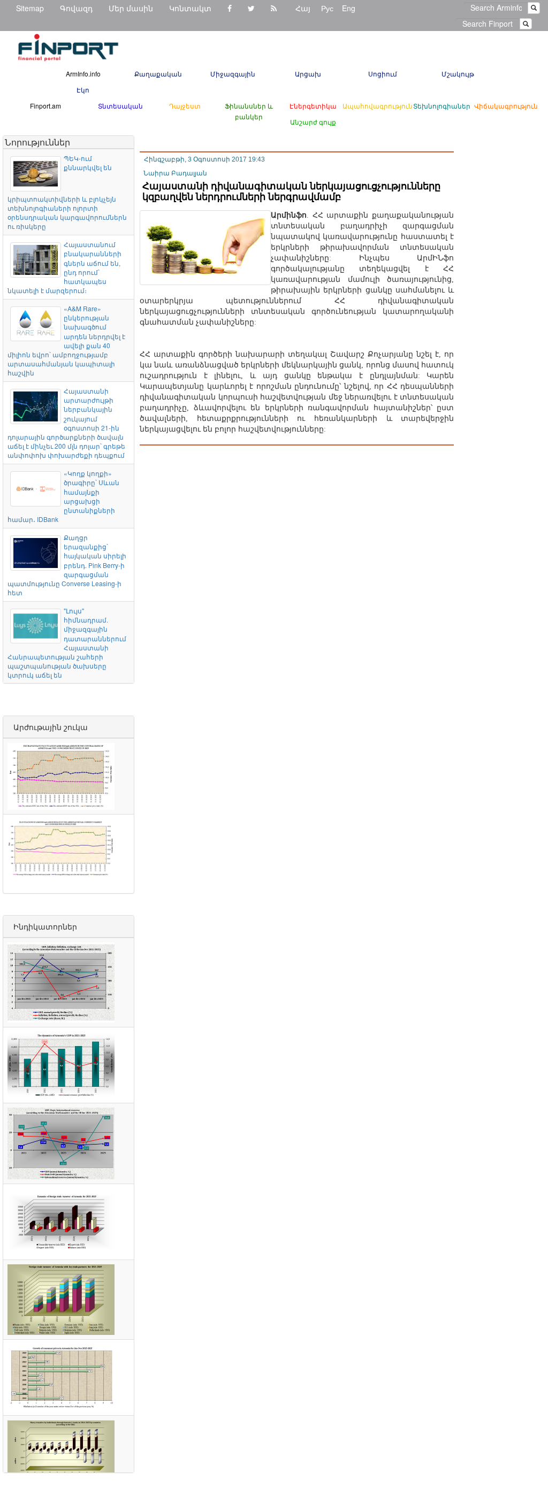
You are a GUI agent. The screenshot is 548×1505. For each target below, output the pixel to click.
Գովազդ (76, 8)
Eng (348, 8)
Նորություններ (37, 142)
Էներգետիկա (313, 105)
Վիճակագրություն (506, 105)
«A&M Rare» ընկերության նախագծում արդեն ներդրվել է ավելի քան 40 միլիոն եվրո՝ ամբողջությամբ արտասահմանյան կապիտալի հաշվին (66, 340)
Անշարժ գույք (313, 121)
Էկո (83, 89)
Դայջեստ (185, 105)
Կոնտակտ (190, 8)
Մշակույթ (458, 73)
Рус (327, 8)
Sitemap (30, 8)
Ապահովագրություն (377, 105)
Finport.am (45, 105)
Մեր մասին (131, 8)
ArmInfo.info (83, 73)
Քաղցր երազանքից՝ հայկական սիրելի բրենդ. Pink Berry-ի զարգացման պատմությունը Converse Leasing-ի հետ (66, 565)
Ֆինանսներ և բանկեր (249, 111)
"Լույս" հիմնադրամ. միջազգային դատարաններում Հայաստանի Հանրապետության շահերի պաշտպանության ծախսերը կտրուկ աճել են (66, 642)
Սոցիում (382, 73)
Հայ (302, 8)
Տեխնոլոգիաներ (441, 105)
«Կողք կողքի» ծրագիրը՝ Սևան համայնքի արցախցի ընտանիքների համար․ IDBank (63, 496)
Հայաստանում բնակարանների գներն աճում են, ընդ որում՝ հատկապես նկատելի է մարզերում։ (64, 267)
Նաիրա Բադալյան (175, 173)
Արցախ (308, 73)
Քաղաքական (158, 73)
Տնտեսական (120, 105)
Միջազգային (232, 73)
